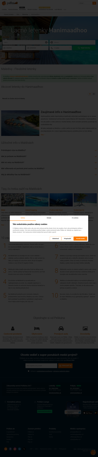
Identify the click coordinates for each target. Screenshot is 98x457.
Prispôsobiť (67, 238)
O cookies (75, 218)
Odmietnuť (55, 238)
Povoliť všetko (80, 238)
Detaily (49, 218)
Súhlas (23, 218)
